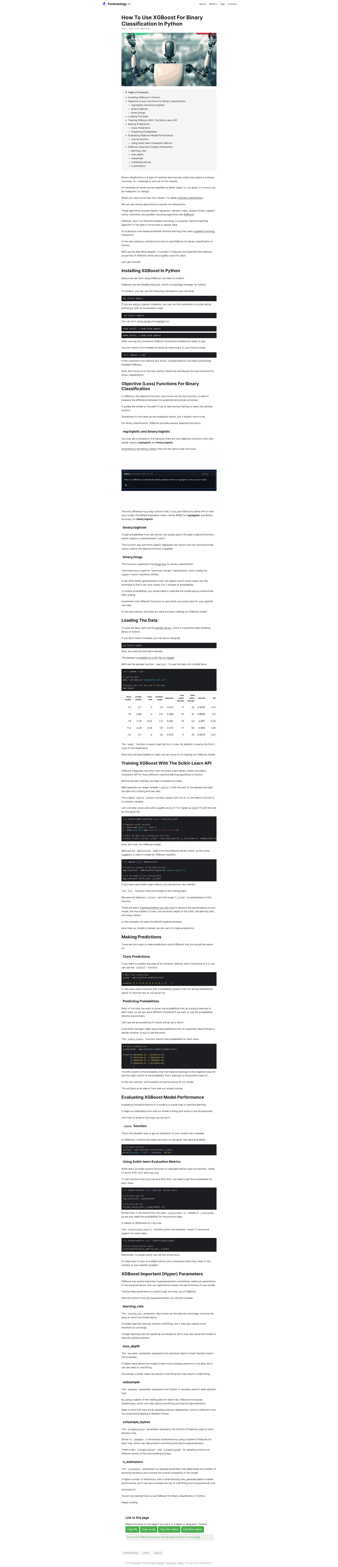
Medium (181, 1563)
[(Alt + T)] (129, 4)
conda (146, 321)
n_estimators (138, 166)
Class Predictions (140, 127)
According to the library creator (139, 448)
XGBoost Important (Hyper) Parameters (150, 147)
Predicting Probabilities (144, 131)
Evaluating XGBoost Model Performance (150, 135)
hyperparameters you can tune (157, 907)
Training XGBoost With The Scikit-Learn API (152, 120)
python (146, 1553)
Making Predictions (138, 124)
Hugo (152, 1563)
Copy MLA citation (192, 1529)
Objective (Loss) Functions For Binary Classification (157, 101)
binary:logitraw (139, 108)
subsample (137, 158)
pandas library (163, 628)
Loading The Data (138, 116)
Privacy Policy (171, 1563)
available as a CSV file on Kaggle (156, 657)
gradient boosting (205, 231)
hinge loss (160, 564)
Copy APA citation (169, 1529)
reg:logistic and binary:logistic (148, 105)
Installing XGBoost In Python (144, 97)
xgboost (157, 1553)
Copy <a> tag (148, 1529)
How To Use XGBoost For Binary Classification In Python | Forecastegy (163, 1537)
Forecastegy (117, 4)
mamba (160, 321)
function (140, 139)
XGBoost (189, 214)
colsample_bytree (141, 162)
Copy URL (132, 1529)
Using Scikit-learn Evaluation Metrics (151, 143)
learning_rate (138, 150)
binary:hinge (138, 112)
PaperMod (160, 1563)
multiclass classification (190, 197)
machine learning (130, 1553)
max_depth (137, 154)
